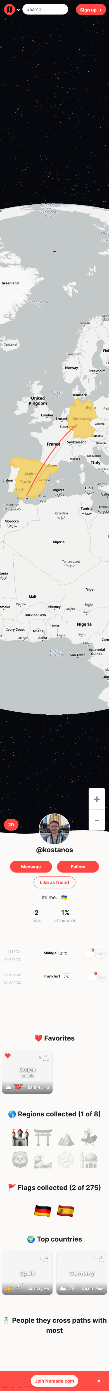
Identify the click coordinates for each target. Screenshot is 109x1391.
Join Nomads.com (54, 1381)
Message (31, 866)
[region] (54, 459)
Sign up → (91, 9)
